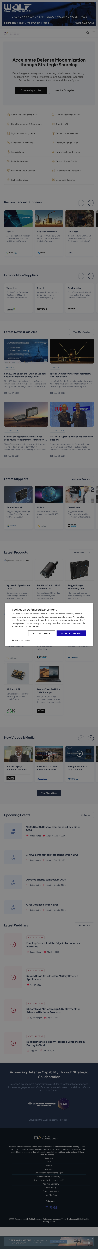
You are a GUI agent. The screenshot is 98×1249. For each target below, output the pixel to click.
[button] (21, 640)
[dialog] (49, 624)
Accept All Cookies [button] (71, 633)
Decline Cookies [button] (41, 633)
